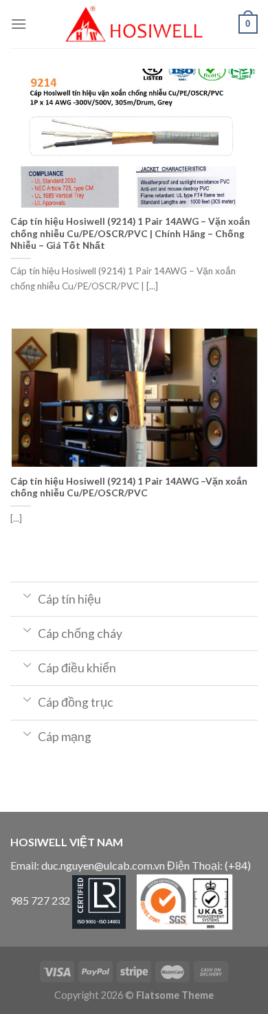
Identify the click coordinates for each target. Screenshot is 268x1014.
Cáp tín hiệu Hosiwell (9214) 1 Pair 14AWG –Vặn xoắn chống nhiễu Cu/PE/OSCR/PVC (128, 487)
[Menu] (18, 24)
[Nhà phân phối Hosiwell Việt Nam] (134, 24)
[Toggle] (27, 595)
